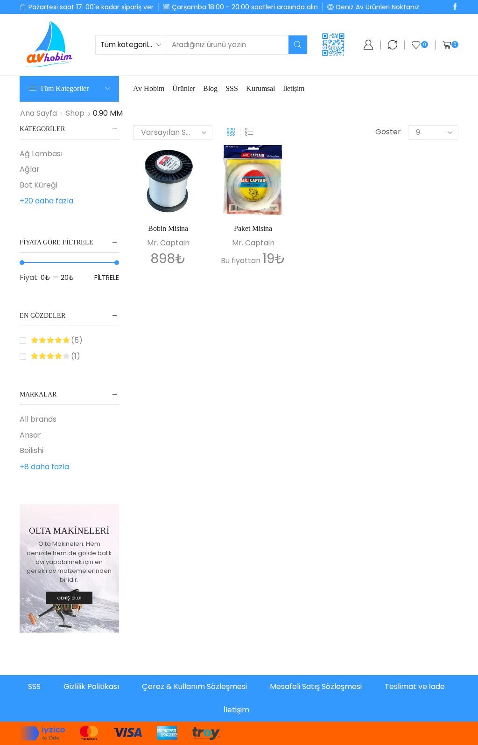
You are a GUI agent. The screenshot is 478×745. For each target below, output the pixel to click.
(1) (74, 356)
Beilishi (31, 450)
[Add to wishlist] (188, 164)
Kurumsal (260, 88)
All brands (38, 419)
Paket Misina (253, 228)
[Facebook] (455, 7)
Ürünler (183, 88)
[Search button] (297, 44)
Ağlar (30, 169)
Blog (210, 88)
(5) (76, 340)
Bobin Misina (168, 228)
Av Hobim (148, 88)
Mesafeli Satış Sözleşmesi (316, 686)
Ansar (30, 435)
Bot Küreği (38, 185)
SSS (231, 88)
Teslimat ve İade (415, 686)
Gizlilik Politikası (91, 686)
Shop (75, 113)
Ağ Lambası (41, 154)
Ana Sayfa (38, 113)
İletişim (293, 88)
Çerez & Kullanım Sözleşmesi (194, 686)
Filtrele (106, 277)
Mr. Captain (168, 242)
